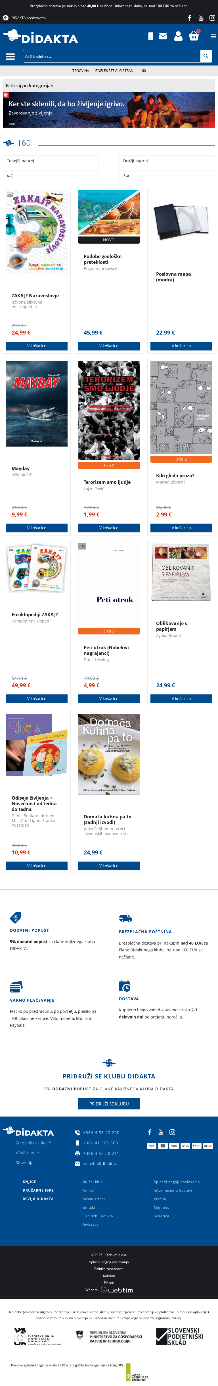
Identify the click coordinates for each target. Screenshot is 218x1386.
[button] (213, 36)
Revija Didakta (38, 1198)
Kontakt (88, 1207)
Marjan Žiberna (171, 482)
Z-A (126, 176)
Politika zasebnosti (108, 1268)
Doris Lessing (96, 659)
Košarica (161, 1215)
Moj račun (163, 1207)
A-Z (10, 176)
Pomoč (88, 1190)
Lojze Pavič (94, 488)
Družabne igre (38, 1190)
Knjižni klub (92, 1181)
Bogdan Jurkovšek (100, 268)
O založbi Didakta (97, 1215)
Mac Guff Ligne (26, 820)
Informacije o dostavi (173, 1190)
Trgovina (80, 70)
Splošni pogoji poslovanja (177, 1181)
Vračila (160, 1198)
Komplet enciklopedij (32, 621)
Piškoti (109, 1282)
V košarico (36, 345)
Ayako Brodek (169, 635)
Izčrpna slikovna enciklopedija (27, 304)
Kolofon (109, 1275)
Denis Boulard (25, 815)
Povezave (90, 1224)
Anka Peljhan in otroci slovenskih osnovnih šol (106, 831)
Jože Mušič (22, 475)
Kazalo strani (93, 1198)
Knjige (29, 1181)
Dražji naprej (135, 160)
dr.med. (48, 815)
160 (24, 142)
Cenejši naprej (20, 160)
